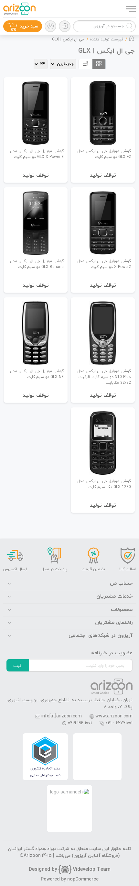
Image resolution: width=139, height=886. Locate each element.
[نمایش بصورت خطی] (85, 64)
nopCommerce (83, 879)
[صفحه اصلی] (131, 40)
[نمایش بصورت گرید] (99, 64)
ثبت (17, 666)
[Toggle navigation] (130, 9)
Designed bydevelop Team (70, 869)
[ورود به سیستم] (64, 26)
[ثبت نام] (50, 26)
